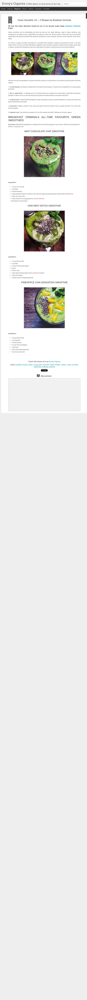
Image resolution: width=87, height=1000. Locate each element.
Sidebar (31, 9)
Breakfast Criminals (72, 26)
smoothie (75, 365)
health (52, 365)
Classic (3, 9)
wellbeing (45, 367)
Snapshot (38, 9)
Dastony (70, 194)
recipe (69, 365)
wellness (52, 367)
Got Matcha (40, 199)
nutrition (63, 365)
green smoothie (44, 365)
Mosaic (24, 9)
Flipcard (10, 9)
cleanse (25, 365)
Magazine (17, 9)
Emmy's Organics (54, 361)
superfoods (37, 367)
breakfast (18, 365)
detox (30, 365)
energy (35, 365)
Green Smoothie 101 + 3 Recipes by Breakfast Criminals (44, 19)
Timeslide (46, 9)
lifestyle (57, 365)
